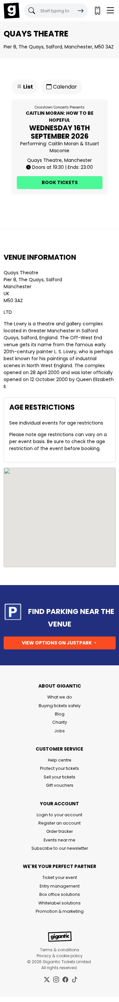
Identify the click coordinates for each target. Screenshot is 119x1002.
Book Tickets (60, 182)
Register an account (59, 823)
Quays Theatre (21, 272)
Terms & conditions (59, 950)
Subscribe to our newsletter (59, 848)
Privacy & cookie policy (60, 956)
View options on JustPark (57, 642)
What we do (59, 697)
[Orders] (97, 11)
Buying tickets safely (60, 705)
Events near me (59, 840)
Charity (59, 722)
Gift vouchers (59, 785)
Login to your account (59, 815)
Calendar (64, 87)
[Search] (80, 10)
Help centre (59, 760)
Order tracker (59, 831)
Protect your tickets (59, 768)
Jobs (59, 731)
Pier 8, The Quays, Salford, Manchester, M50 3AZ (59, 46)
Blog (59, 714)
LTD (8, 312)
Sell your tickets (59, 777)
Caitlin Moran (63, 143)
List (27, 87)
